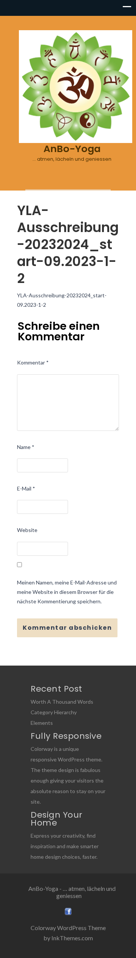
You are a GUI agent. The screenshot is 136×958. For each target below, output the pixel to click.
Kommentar (33, 362)
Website (27, 530)
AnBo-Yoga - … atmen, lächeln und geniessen (72, 892)
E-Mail (26, 488)
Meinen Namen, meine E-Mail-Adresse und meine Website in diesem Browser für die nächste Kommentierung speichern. (67, 591)
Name (25, 447)
